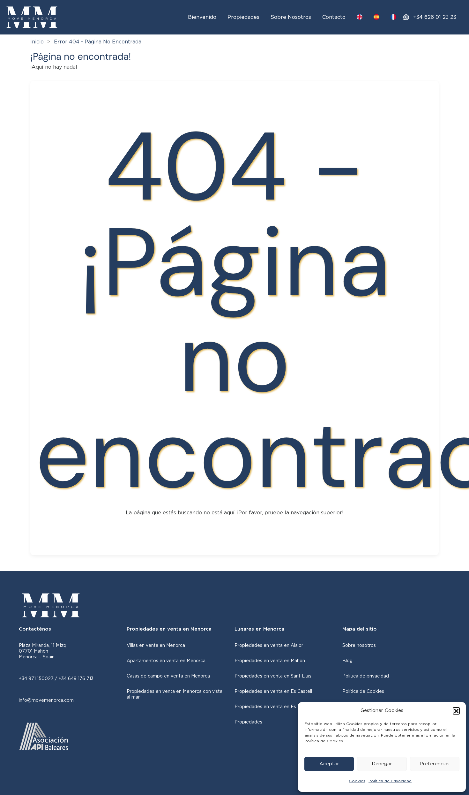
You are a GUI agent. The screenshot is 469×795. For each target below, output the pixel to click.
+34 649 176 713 (75, 679)
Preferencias (435, 763)
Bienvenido (202, 17)
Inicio (37, 41)
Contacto (334, 17)
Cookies (357, 781)
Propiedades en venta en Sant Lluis (272, 676)
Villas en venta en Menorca (156, 645)
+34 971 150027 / (38, 679)
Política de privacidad (365, 676)
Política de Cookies (363, 691)
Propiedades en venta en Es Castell (273, 691)
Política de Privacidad (390, 781)
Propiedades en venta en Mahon (269, 661)
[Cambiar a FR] (393, 17)
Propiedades (243, 17)
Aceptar (329, 763)
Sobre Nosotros (291, 17)
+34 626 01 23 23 (434, 17)
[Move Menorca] (31, 16)
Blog (347, 661)
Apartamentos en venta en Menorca (166, 661)
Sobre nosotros (359, 645)
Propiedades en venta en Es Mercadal (275, 707)
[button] (456, 711)
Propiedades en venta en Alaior (268, 645)
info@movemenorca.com (46, 700)
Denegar (382, 763)
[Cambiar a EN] (360, 17)
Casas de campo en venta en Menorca (168, 676)
